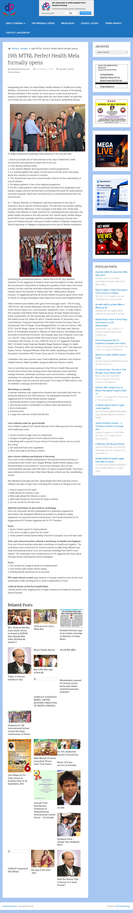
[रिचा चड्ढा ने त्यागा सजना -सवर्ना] (43, 858)
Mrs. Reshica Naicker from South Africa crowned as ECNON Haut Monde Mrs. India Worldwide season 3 (19, 634)
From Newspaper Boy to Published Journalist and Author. (110, 342)
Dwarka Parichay (10, 906)
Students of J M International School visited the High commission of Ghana (19, 729)
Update (24, 48)
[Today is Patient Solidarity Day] (19, 660)
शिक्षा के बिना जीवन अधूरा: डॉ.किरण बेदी (43, 671)
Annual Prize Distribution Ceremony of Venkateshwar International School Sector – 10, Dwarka (44, 810)
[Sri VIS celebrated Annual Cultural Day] (69, 744)
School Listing (89, 23)
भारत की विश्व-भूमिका (68, 649)
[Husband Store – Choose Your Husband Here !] (69, 824)
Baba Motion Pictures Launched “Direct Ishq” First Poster (45, 761)
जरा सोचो (60, 807)
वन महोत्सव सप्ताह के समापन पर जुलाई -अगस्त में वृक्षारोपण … (109, 407)
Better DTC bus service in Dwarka (66, 763)
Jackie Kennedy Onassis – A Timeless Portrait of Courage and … (109, 426)
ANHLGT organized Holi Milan (18, 870)
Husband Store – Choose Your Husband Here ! (68, 842)
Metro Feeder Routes (44, 649)
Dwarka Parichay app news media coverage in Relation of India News (71, 634)
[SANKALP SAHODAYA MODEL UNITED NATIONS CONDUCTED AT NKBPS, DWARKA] (45, 686)
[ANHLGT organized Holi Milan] (19, 858)
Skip (70, 13)
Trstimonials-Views (43, 23)
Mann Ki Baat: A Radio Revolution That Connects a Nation (111, 291)
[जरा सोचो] (69, 787)
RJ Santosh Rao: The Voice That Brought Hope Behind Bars (110, 371)
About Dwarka (14, 23)
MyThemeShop (123, 906)
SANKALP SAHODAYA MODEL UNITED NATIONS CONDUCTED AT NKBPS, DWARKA (45, 701)
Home (15, 48)
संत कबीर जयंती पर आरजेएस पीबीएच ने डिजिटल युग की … (109, 306)
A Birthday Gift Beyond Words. (110, 444)
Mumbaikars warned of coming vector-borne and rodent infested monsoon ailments (70, 686)
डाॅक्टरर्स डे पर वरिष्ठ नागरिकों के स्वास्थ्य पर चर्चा (110, 356)
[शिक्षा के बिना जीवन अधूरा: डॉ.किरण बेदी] (45, 661)
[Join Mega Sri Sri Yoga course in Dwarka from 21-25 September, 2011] (19, 755)
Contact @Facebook (18, 32)
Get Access (85, 13)
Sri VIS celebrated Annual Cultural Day (67, 753)
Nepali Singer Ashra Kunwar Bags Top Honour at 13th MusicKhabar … (111, 322)
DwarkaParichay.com (20, 69)
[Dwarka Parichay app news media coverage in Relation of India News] (71, 618)
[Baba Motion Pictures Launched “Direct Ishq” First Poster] (45, 747)
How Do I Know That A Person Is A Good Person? (68, 882)
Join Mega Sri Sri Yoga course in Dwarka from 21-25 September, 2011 (17, 779)
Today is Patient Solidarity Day (16, 678)
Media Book (67, 23)
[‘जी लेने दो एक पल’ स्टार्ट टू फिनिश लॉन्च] (45, 616)
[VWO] (52, 13)
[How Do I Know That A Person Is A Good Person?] (69, 863)
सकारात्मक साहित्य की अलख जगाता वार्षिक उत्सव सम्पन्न (111, 274)
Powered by (45, 13)
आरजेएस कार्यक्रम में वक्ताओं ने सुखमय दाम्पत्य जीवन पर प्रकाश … (109, 460)
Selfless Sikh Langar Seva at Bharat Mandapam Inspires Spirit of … (111, 390)
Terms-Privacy (113, 23)
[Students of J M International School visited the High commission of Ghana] (19, 717)
